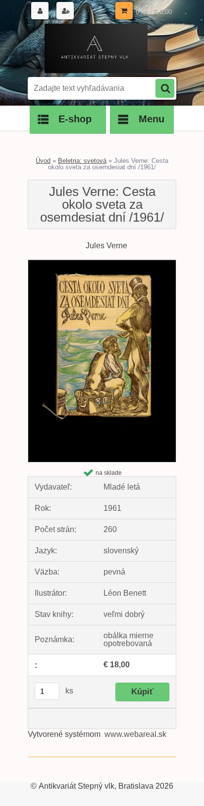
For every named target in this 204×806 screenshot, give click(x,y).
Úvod (43, 160)
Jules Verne (106, 245)
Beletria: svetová (82, 160)
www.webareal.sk (135, 734)
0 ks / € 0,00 (154, 12)
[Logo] (96, 48)
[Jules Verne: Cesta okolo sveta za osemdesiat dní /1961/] (102, 263)
